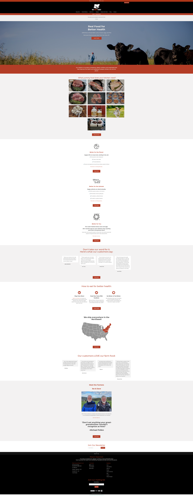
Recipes (97, 11)
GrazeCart (102, 495)
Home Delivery (85, 11)
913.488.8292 (74, 467)
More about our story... (96, 236)
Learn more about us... (96, 417)
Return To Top (96, 453)
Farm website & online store (93, 495)
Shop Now (78, 11)
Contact (114, 11)
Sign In (122, 2)
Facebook (92, 465)
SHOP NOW (96, 38)
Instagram (92, 466)
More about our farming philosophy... (96, 166)
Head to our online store (77, 298)
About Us (91, 11)
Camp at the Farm (104, 11)
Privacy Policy (93, 493)
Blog (110, 11)
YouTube (91, 468)
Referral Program (109, 476)
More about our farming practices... (96, 200)
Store (107, 465)
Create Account (126, 2)
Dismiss (96, 19)
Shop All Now (96, 134)
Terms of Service (99, 493)
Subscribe (102, 447)
